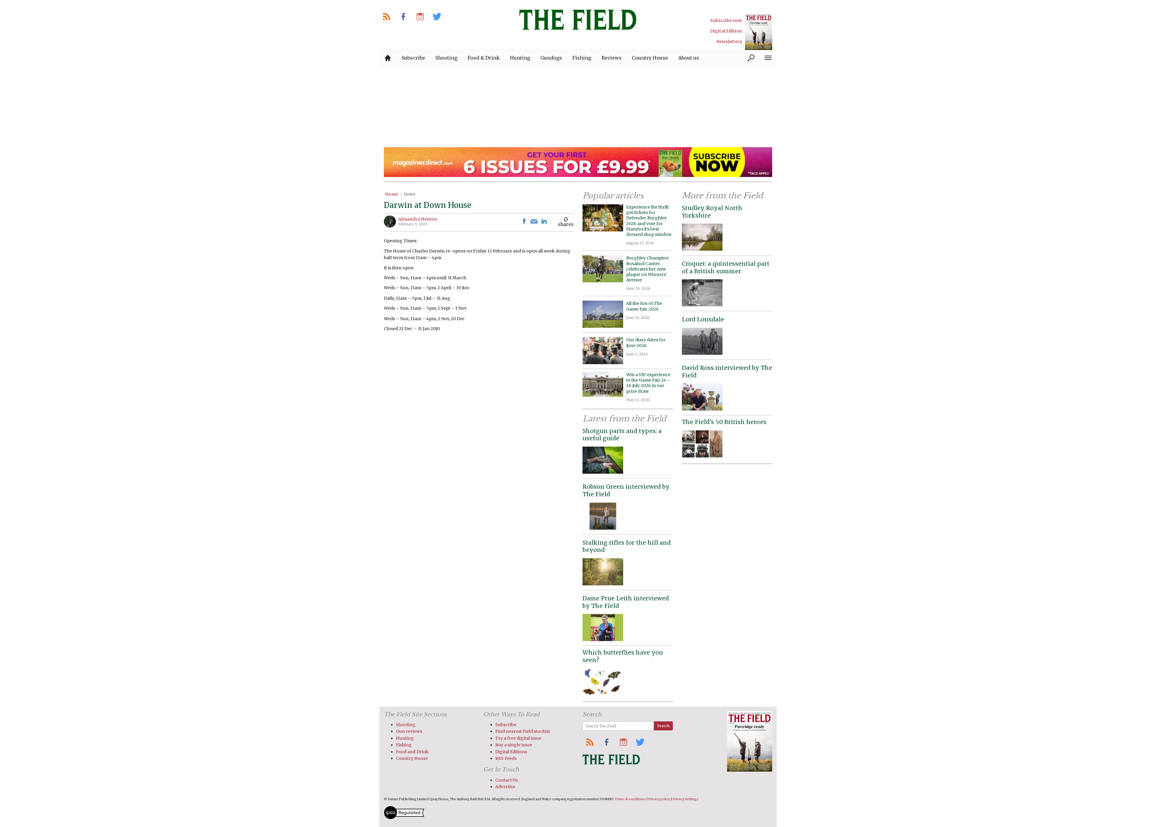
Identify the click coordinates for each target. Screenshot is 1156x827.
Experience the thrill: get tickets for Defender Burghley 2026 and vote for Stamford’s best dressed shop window (649, 220)
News (409, 194)
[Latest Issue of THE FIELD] (758, 32)
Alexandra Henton (417, 219)
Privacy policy (659, 799)
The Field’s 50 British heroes (724, 422)
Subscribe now (726, 20)
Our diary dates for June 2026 (646, 342)
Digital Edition (726, 31)
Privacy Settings (685, 799)
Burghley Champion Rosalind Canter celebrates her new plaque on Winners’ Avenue (647, 269)
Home (391, 194)
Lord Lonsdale (703, 319)
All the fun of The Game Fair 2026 (644, 306)
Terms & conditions (630, 799)
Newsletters (729, 41)
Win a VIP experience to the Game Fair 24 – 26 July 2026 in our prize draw (648, 383)
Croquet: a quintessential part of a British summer (725, 267)
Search (663, 725)
